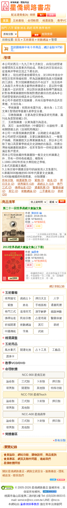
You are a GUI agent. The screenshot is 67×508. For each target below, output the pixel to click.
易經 (29, 27)
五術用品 (11, 344)
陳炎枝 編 (36, 213)
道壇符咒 (25, 311)
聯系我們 (18, 475)
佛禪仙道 (10, 318)
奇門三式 (10, 311)
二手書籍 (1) (47, 191)
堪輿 (35, 27)
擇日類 (56, 381)
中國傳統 (10, 331)
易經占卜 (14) (45, 183)
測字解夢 (40, 311)
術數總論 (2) (28, 191)
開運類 (25, 387)
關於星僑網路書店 (13, 471)
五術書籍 (18, 20)
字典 (25, 331)
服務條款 (50, 471)
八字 (11, 27)
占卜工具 (40, 349)
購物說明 (37, 454)
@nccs (55, 499)
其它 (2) (13, 191)
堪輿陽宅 (10, 298)
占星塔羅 (40, 318)
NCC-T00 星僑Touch (33, 394)
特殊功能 (56, 387)
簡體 (32, 14)
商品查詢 (51, 454)
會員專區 (9, 458)
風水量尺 (10, 349)
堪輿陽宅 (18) (26, 183)
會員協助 (9, 454)
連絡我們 (45, 458)
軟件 (48, 27)
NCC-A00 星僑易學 (34, 414)
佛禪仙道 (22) (23, 187)
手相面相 (40, 305)
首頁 (5, 20)
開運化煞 (25, 349)
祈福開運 (10, 324)
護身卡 (10, 356)
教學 (41, 27)
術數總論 (42, 39)
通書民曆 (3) (42, 187)
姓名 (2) (52, 180)
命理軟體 (33, 20)
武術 (41, 331)
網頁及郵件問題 (27, 458)
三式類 (25, 381)
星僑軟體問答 (12, 463)
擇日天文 (40, 298)
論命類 (10, 381)
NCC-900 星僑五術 (33, 374)
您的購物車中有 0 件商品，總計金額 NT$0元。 (36, 49)
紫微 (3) (39, 180)
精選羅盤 (47, 20)
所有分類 (60, 440)
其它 (41, 324)
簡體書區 (11, 434)
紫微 (17, 27)
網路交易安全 (35, 471)
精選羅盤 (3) (23, 180)
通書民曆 (56, 305)
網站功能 (23, 454)
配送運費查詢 (19, 14)
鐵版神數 (56, 311)
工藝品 (56, 349)
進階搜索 (47, 33)
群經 (56, 324)
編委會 (35, 251)
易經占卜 (25, 298)
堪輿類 (10, 387)
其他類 (41, 387)
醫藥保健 (56, 318)
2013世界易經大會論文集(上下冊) (23, 247)
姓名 (23, 27)
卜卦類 (41, 381)
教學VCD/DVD (15, 363)
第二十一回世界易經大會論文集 (22, 208)
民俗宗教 (25, 318)
